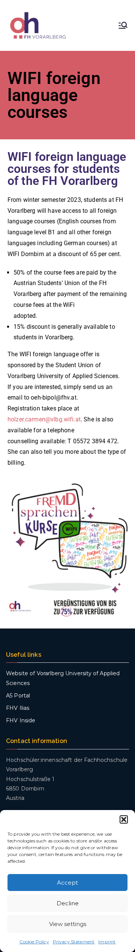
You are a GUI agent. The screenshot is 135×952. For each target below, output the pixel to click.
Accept (67, 882)
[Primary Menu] (123, 25)
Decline (68, 903)
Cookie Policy (34, 941)
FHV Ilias (17, 708)
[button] (124, 819)
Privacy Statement (74, 941)
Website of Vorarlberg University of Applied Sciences (63, 678)
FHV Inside (21, 720)
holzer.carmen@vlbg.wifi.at (44, 419)
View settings (67, 924)
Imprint (107, 941)
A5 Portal (18, 695)
